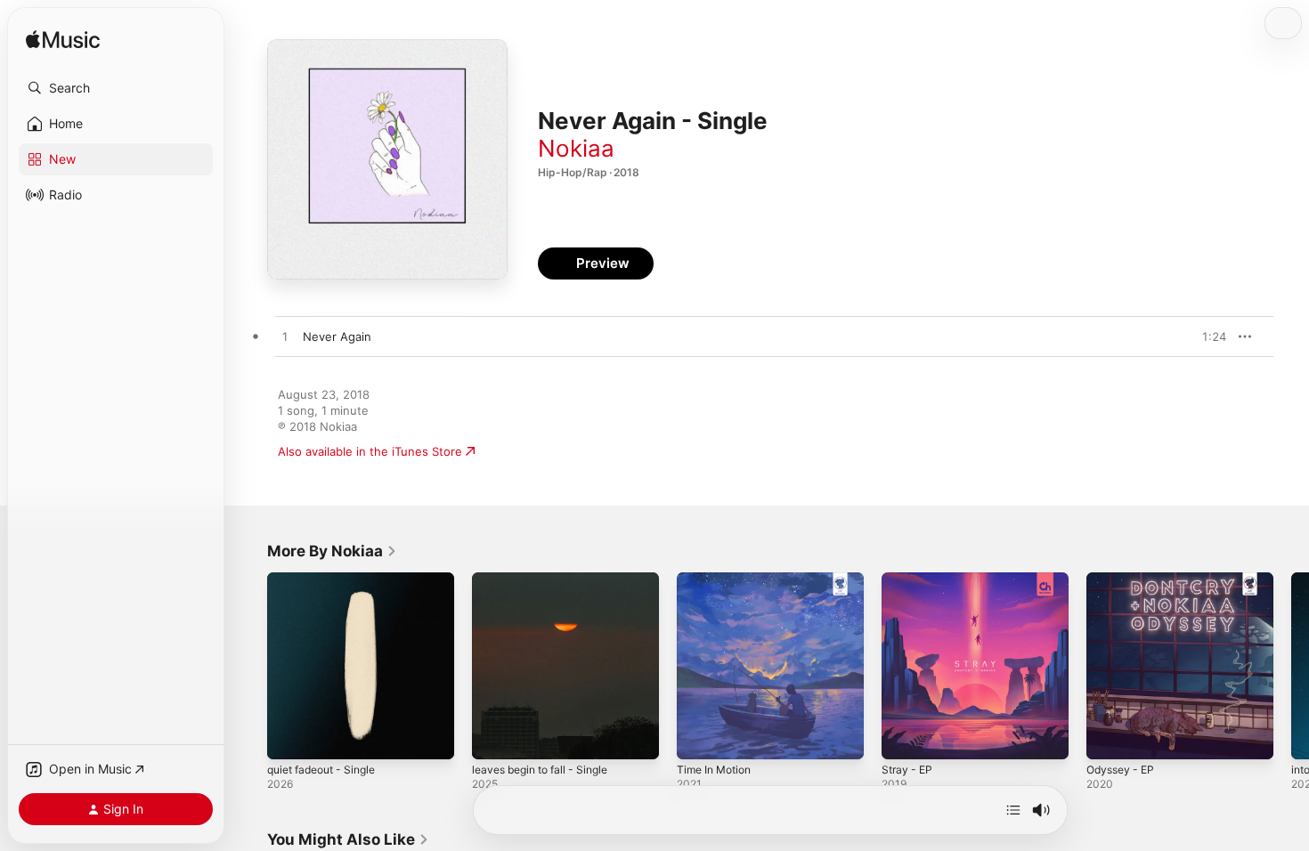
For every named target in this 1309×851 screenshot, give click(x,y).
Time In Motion (718, 579)
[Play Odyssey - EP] (1108, 737)
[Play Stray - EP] (903, 737)
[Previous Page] (249, 666)
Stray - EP (909, 579)
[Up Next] (1013, 810)
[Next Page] (1291, 666)
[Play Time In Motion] (699, 737)
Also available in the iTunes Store (370, 451)
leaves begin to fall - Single (547, 579)
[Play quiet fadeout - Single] (289, 737)
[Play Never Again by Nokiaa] (285, 337)
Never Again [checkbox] (337, 336)
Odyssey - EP (1123, 579)
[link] (332, 551)
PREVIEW (1206, 336)
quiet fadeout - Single (328, 579)
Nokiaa (576, 148)
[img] (63, 40)
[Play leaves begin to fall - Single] (494, 737)
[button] (116, 88)
